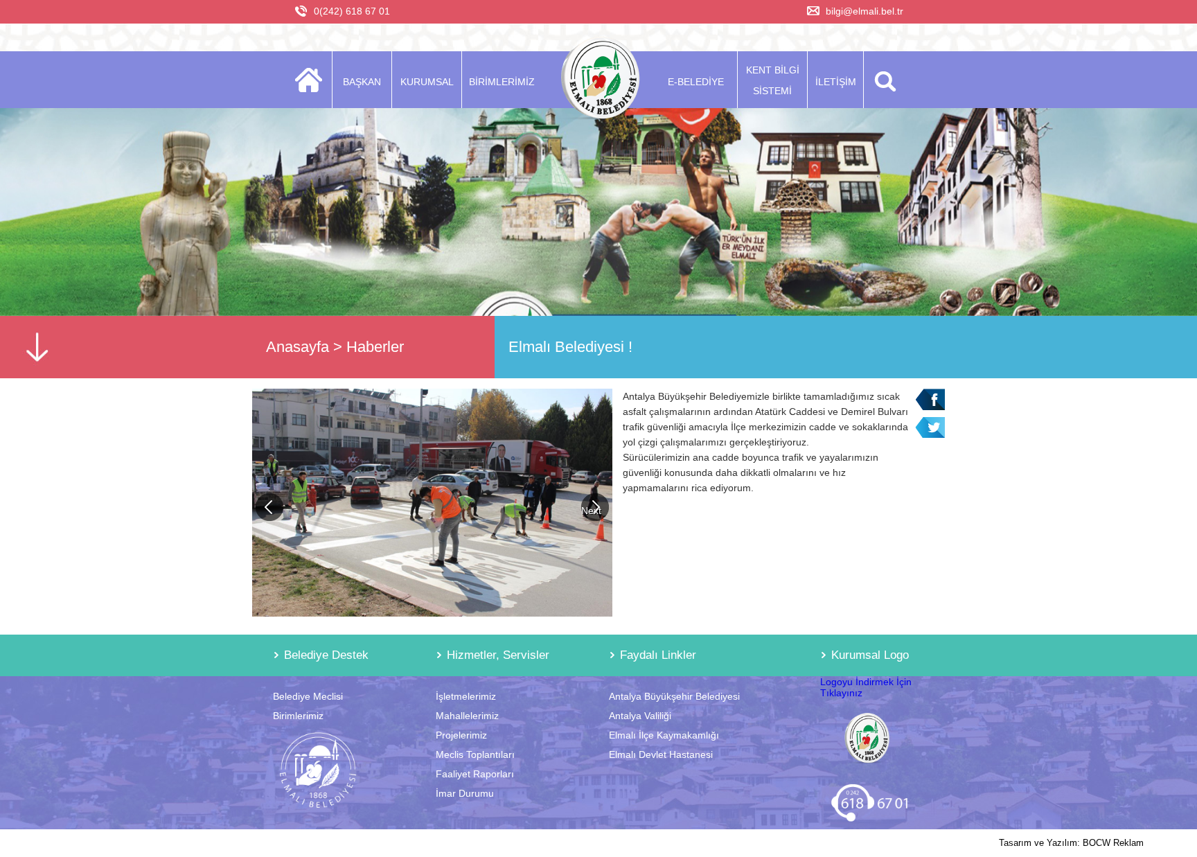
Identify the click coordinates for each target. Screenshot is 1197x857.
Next (591, 510)
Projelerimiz (461, 735)
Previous (269, 507)
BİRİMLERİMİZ (502, 81)
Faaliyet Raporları (475, 773)
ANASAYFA (313, 79)
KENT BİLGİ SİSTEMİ (772, 80)
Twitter (930, 428)
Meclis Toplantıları (475, 754)
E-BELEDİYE (696, 81)
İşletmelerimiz (466, 696)
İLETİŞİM (835, 81)
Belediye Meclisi (308, 696)
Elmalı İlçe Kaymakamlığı (664, 735)
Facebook (930, 399)
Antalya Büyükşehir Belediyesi (674, 696)
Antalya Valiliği (640, 715)
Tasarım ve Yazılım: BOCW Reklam (1071, 843)
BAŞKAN (362, 81)
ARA (883, 79)
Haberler (375, 346)
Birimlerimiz (298, 715)
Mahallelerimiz (467, 715)
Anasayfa (297, 346)
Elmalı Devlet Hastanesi (661, 754)
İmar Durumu (465, 793)
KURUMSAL (427, 81)
